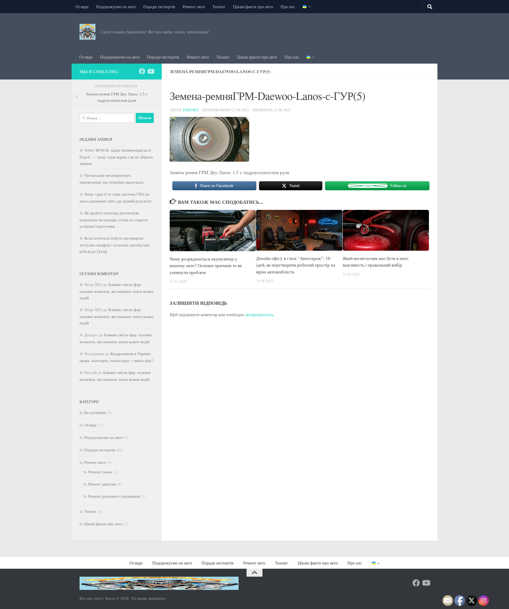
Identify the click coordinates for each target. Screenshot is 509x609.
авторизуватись (259, 314)
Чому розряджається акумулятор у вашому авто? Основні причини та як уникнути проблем (206, 265)
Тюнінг (219, 6)
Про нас (287, 6)
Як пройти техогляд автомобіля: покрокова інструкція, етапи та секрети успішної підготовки (114, 219)
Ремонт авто (194, 6)
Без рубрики (95, 412)
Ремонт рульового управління (114, 496)
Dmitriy (191, 109)
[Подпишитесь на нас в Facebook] (142, 71)
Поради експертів (159, 6)
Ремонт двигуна (102, 484)
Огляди (82, 6)
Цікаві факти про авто (253, 6)
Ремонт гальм (100, 471)
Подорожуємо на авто (116, 6)
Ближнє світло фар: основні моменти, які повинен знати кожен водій (116, 291)
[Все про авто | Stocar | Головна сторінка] (87, 32)
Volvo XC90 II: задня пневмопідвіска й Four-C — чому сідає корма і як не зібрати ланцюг (116, 156)
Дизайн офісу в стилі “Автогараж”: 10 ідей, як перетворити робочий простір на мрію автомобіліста (295, 265)
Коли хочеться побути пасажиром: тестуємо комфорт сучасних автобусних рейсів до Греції (115, 244)
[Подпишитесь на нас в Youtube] (150, 71)
